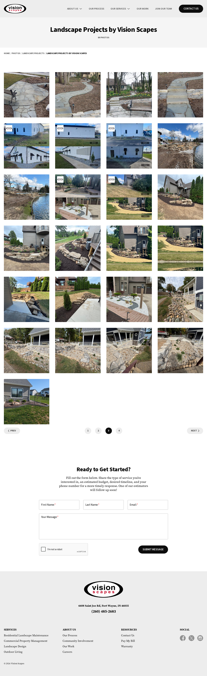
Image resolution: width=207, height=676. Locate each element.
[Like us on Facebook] (183, 638)
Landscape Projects (33, 53)
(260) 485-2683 (103, 611)
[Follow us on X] (191, 638)
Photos (16, 53)
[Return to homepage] (15, 8)
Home (7, 53)
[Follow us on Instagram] (200, 638)
